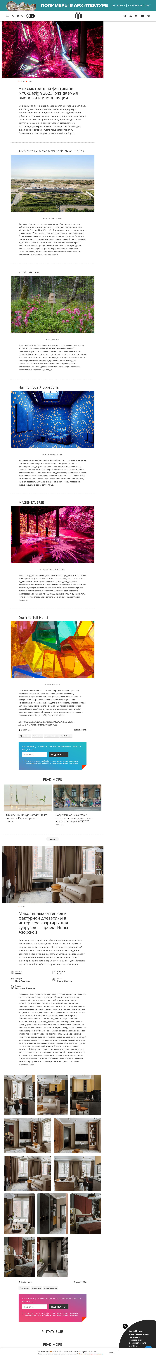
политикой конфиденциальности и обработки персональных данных (51, 762)
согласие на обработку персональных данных (51, 761)
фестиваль (25, 736)
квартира (37, 1288)
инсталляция (51, 736)
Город (30, 81)
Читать (22, 81)
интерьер (25, 1288)
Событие (10, 822)
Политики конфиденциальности (90, 1354)
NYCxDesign (66, 736)
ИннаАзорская (51, 1288)
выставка (38, 736)
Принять (111, 1353)
